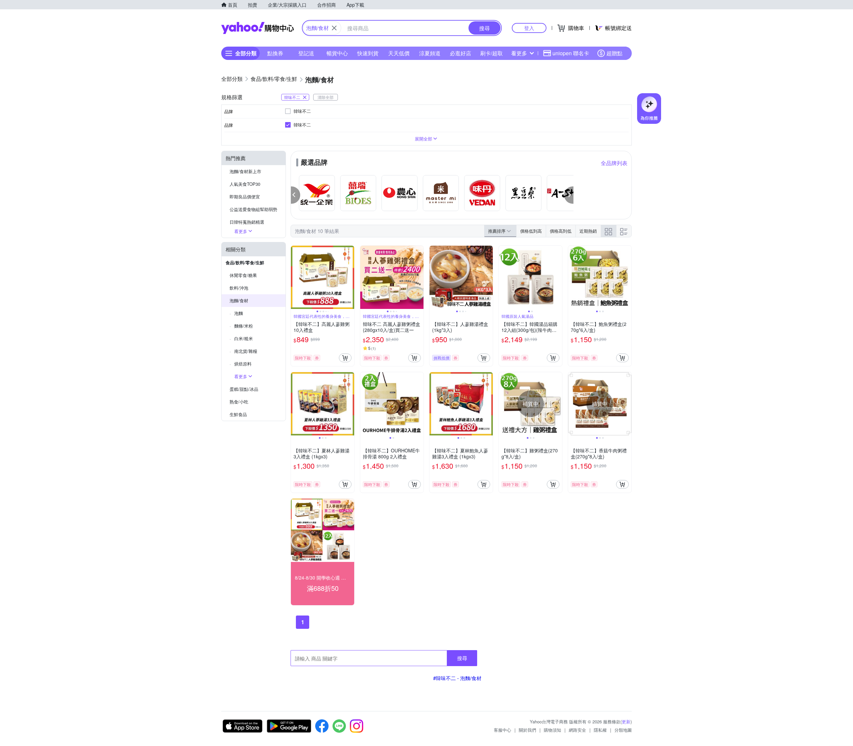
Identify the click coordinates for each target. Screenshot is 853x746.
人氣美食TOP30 (245, 184)
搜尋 (462, 657)
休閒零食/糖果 (243, 275)
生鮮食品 (238, 414)
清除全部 (326, 97)
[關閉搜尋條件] (334, 28)
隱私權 (600, 730)
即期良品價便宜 (245, 196)
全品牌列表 (614, 163)
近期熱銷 (588, 231)
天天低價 (399, 53)
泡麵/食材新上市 (245, 171)
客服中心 (502, 730)
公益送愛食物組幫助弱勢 (253, 209)
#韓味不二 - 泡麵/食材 (457, 677)
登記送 (306, 53)
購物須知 (552, 730)
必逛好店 (460, 53)
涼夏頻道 (429, 53)
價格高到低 (560, 231)
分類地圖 (623, 730)
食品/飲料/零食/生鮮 (245, 262)
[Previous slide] (295, 277)
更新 (626, 721)
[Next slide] (350, 277)
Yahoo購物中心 (257, 28)
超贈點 (614, 53)
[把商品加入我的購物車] (345, 358)
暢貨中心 (337, 53)
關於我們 (527, 730)
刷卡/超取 (491, 53)
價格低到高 (531, 231)
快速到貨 (368, 53)
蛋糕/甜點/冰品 (244, 389)
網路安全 (577, 730)
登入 (529, 27)
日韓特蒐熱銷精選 (247, 222)
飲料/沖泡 (239, 288)
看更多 (519, 53)
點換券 (275, 53)
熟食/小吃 (239, 401)
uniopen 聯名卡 (570, 53)
